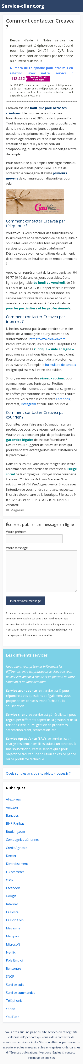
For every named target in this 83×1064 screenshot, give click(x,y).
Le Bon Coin (15, 920)
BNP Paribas (15, 823)
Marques (12, 936)
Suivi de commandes (20, 992)
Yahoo (10, 1009)
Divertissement (17, 864)
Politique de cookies (41, 1058)
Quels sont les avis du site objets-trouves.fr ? (38, 773)
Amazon (12, 807)
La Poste (12, 912)
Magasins (17, 510)
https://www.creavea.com (47, 339)
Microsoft (13, 944)
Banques (12, 815)
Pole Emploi (14, 960)
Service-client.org (23, 6)
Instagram (28, 404)
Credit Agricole (16, 848)
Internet (12, 904)
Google (11, 896)
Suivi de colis (15, 985)
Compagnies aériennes (22, 839)
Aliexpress (13, 799)
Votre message (17, 548)
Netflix (10, 952)
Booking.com (15, 831)
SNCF (10, 976)
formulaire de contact (60, 365)
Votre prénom (16, 532)
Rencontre (13, 968)
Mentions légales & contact (57, 1052)
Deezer (11, 856)
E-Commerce (15, 872)
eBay (9, 880)
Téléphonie (14, 1000)
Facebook (63, 399)
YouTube (12, 1017)
